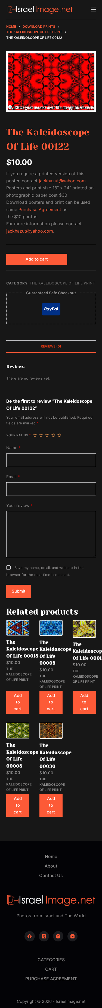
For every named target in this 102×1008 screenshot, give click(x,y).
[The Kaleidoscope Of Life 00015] (84, 629)
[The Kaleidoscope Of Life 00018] (17, 628)
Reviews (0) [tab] (51, 346)
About (51, 866)
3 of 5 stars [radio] (47, 435)
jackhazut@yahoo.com (62, 180)
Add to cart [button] (18, 702)
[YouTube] (72, 936)
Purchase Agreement (39, 209)
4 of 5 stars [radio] (53, 435)
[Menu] (93, 9)
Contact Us (51, 875)
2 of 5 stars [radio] (41, 435)
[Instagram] (58, 936)
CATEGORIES (51, 959)
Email (13, 476)
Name (13, 447)
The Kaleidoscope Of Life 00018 (22, 649)
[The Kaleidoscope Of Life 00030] (51, 731)
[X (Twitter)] (44, 936)
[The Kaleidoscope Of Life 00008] (17, 730)
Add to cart (37, 259)
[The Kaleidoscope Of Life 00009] (51, 628)
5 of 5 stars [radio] (59, 435)
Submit (19, 591)
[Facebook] (29, 936)
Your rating (18, 435)
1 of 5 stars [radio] (35, 435)
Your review (19, 505)
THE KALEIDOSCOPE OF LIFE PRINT (62, 283)
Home (51, 856)
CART (51, 969)
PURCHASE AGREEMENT (51, 978)
